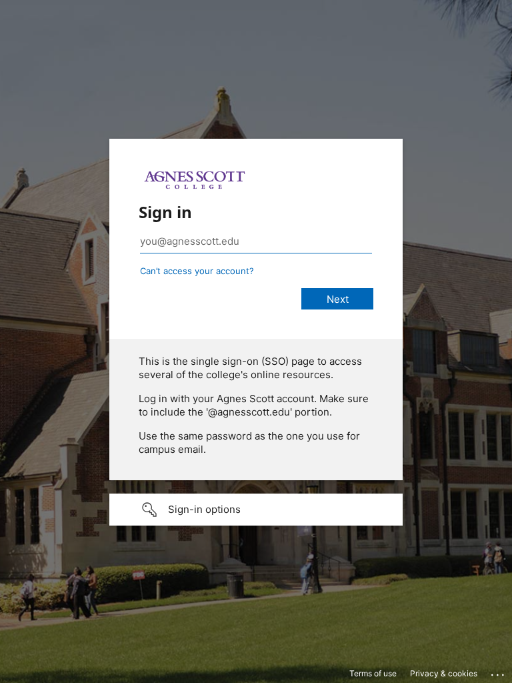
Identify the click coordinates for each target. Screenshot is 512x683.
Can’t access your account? (197, 270)
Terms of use (373, 673)
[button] (256, 510)
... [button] (499, 671)
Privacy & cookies (443, 673)
